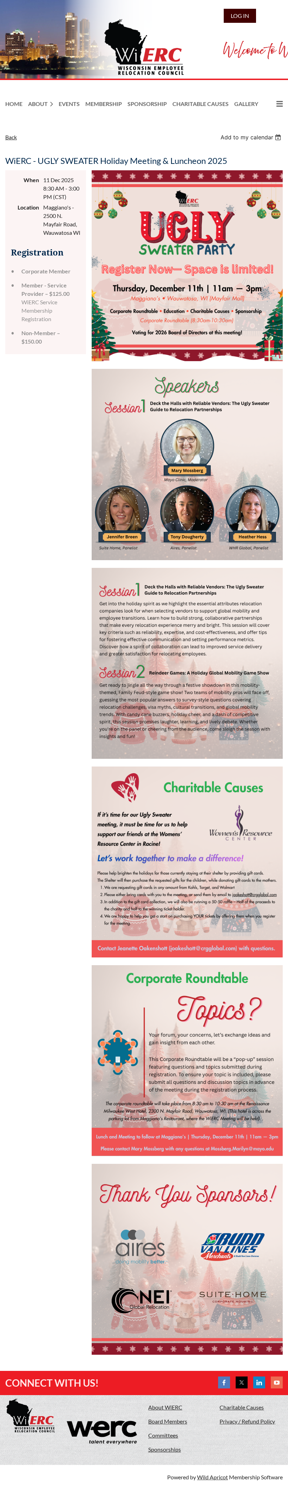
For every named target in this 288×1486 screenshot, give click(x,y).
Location (28, 207)
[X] (242, 1382)
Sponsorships (164, 1449)
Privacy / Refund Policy (247, 1421)
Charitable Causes (242, 1407)
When (31, 180)
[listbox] (252, 137)
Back (11, 137)
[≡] (273, 104)
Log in (240, 15)
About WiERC (165, 1407)
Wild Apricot (212, 1477)
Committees (163, 1435)
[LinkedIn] (259, 1382)
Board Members (167, 1421)
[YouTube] (277, 1382)
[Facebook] (224, 1382)
